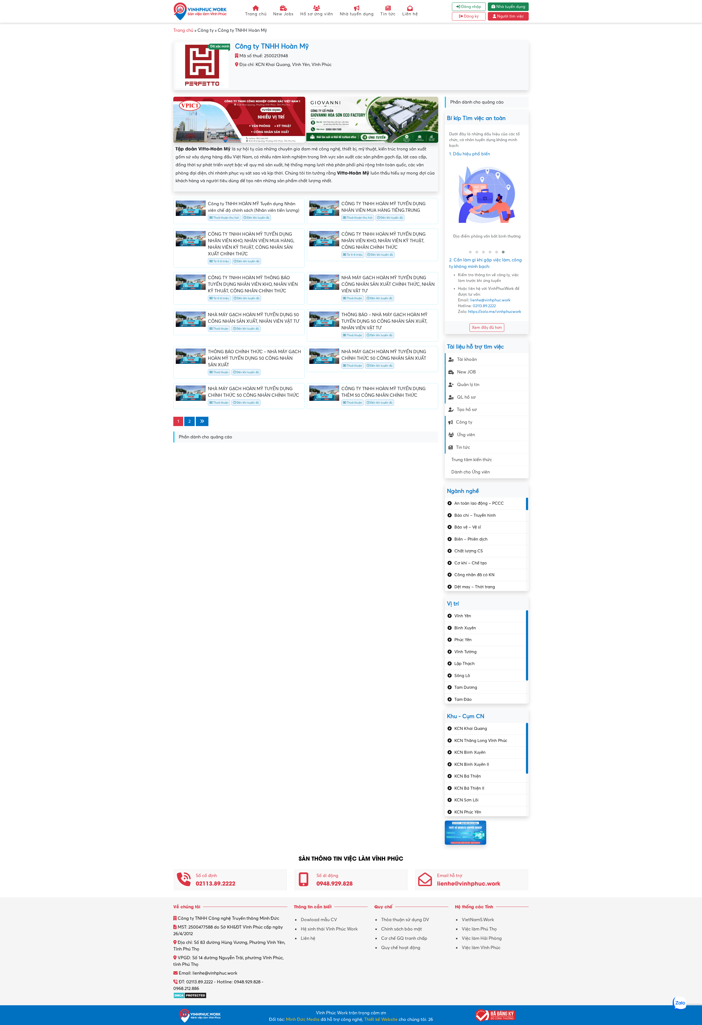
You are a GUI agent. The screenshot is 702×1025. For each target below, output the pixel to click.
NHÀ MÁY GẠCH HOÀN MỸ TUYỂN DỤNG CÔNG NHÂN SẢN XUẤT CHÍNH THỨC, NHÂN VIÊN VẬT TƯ (388, 284)
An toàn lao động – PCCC (479, 503)
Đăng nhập (470, 7)
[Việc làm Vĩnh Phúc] (200, 11)
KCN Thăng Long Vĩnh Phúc (480, 740)
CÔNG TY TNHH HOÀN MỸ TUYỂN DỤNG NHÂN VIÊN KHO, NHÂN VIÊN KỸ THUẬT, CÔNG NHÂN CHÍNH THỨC (383, 241)
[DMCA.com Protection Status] (189, 995)
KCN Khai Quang (470, 728)
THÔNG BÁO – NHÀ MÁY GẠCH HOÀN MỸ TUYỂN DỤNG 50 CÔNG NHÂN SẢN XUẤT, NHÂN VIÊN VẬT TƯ (384, 321)
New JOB (466, 372)
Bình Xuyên (465, 628)
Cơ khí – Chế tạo (470, 563)
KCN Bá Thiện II (469, 788)
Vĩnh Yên (462, 616)
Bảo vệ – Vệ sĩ (467, 527)
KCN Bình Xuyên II (471, 764)
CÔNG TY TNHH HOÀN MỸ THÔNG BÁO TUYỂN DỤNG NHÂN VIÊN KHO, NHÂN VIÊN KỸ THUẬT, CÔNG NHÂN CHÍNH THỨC (253, 284)
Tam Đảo (463, 699)
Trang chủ (256, 14)
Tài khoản (467, 359)
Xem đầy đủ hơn (487, 328)
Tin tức (388, 14)
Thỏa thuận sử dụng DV (405, 919)
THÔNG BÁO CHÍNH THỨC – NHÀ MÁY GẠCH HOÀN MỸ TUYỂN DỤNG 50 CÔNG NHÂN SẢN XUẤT (254, 358)
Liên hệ (410, 14)
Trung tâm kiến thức (471, 459)
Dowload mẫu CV (319, 919)
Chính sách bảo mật (401, 929)
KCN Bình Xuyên (470, 752)
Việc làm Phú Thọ (479, 929)
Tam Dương (465, 687)
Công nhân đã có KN (474, 575)
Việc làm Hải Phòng (482, 938)
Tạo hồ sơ (467, 409)
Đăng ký (471, 16)
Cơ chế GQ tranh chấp (404, 938)
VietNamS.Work (478, 919)
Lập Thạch (464, 663)
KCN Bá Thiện (467, 776)
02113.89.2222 (484, 306)
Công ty (464, 422)
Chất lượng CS (468, 551)
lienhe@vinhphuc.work (490, 300)
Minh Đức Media (302, 1019)
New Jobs (283, 14)
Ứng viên (466, 434)
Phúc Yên (463, 640)
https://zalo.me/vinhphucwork (494, 312)
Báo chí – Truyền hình (475, 515)
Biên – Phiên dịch (471, 539)
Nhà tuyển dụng (357, 14)
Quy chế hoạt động (400, 947)
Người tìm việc (510, 16)
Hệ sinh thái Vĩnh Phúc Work (329, 929)
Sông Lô (462, 675)
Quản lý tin (468, 384)
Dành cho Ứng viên (470, 472)
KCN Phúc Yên (467, 812)
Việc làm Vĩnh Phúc (481, 947)
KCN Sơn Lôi (466, 800)
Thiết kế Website (381, 1019)
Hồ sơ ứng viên (316, 14)
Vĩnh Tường (465, 652)
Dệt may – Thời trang (474, 587)
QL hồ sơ (466, 397)
